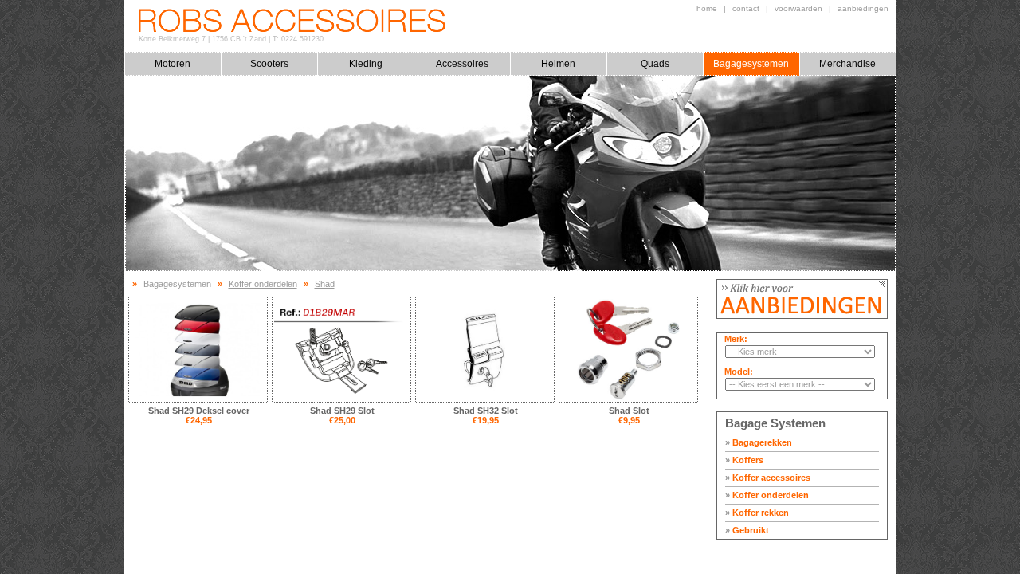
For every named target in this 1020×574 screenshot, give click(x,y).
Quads (655, 63)
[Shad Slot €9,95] (628, 350)
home (706, 8)
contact (745, 8)
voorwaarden (798, 8)
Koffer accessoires (767, 477)
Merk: (735, 339)
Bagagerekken (758, 442)
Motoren (172, 63)
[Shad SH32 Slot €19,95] (485, 350)
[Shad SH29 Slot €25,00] (341, 350)
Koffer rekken (757, 512)
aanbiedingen (863, 8)
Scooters (269, 63)
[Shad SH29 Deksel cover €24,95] (198, 350)
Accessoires (462, 63)
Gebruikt (747, 530)
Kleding (365, 63)
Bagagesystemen (751, 63)
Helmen (558, 63)
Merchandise (847, 63)
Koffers (744, 460)
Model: (738, 371)
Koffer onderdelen (767, 495)
